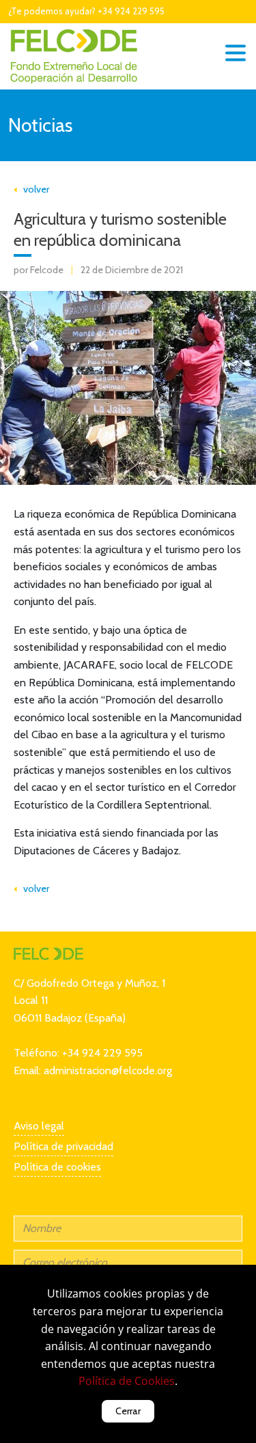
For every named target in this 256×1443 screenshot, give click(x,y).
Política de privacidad (63, 1146)
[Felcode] (48, 953)
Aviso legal (39, 1125)
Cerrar (128, 1411)
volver (33, 189)
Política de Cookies (127, 1380)
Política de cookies (57, 1166)
